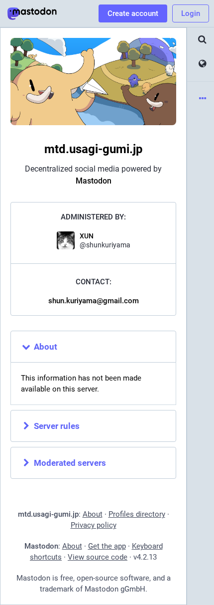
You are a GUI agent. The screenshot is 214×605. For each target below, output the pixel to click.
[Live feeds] (200, 64)
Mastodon (93, 181)
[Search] (200, 39)
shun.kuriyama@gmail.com (93, 300)
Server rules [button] (57, 426)
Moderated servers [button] (70, 463)
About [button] (45, 347)
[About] (200, 99)
